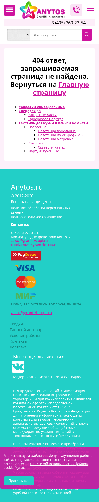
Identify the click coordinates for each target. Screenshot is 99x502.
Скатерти (36, 143)
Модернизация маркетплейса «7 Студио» (47, 377)
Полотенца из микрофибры (60, 135)
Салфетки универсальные (42, 107)
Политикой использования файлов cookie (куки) (46, 465)
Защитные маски (42, 115)
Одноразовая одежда (45, 119)
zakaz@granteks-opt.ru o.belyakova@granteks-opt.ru (34, 242)
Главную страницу (61, 88)
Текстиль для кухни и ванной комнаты (53, 123)
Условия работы (25, 335)
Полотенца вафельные (57, 131)
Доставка (18, 347)
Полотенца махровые (56, 139)
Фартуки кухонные (43, 151)
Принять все (18, 480)
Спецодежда (30, 110)
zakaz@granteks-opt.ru (31, 312)
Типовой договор (26, 329)
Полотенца (37, 127)
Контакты (18, 341)
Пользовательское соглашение (36, 217)
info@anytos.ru (67, 435)
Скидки (16, 324)
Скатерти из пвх (51, 147)
